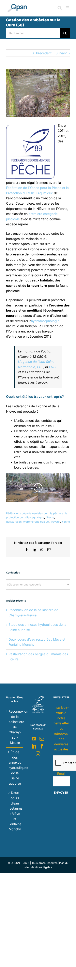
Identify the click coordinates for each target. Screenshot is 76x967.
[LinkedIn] (34, 746)
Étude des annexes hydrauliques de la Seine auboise (15, 767)
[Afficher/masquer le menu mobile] (68, 8)
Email (61, 774)
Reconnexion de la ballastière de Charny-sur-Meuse (15, 727)
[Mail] (42, 738)
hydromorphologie (45, 321)
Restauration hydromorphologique (27, 521)
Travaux (55, 521)
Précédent (43, 53)
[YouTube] (34, 738)
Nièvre (50, 517)
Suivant (61, 53)
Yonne (66, 521)
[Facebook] (42, 746)
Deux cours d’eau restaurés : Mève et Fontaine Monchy (15, 811)
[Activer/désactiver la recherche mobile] (60, 8)
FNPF (53, 367)
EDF (40, 367)
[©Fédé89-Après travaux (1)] (38, 93)
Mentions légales (41, 867)
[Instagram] (38, 753)
